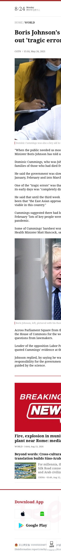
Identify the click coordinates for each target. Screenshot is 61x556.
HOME (19, 22)
